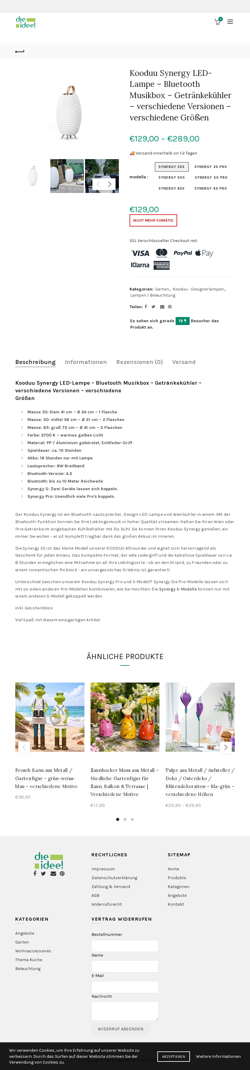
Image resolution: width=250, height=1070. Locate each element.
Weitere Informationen (218, 1056)
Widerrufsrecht (106, 904)
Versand (184, 362)
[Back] (19, 51)
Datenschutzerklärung (114, 877)
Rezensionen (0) (139, 362)
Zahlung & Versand (110, 886)
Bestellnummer (106, 934)
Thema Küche (28, 959)
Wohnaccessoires (33, 951)
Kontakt (176, 904)
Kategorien (178, 886)
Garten (162, 289)
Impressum (103, 869)
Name (97, 955)
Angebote (177, 895)
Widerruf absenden (120, 1029)
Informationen (86, 362)
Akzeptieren (173, 1056)
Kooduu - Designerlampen (198, 289)
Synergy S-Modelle (178, 589)
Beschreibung (35, 362)
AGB (95, 895)
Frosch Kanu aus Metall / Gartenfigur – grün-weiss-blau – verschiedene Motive (46, 778)
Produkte (177, 877)
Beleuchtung (28, 968)
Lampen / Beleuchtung (152, 295)
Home (173, 869)
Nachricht (101, 996)
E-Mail (97, 975)
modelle (138, 177)
